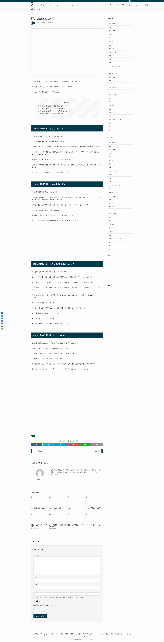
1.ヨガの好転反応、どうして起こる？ (51, 106)
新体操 (111, 73)
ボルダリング (112, 52)
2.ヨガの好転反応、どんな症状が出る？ (52, 108)
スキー (111, 70)
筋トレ (111, 41)
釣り (110, 127)
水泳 (110, 34)
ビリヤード (112, 91)
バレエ (111, 80)
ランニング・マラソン (115, 45)
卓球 (110, 55)
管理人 (39, 479)
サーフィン (112, 48)
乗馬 (110, 62)
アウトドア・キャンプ (115, 119)
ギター (111, 98)
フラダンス (112, 84)
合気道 (111, 112)
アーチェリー (112, 77)
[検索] (132, 1)
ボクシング (112, 105)
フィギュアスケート (114, 66)
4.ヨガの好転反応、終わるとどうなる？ (52, 113)
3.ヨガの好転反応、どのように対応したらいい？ (55, 111)
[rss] (130, 1)
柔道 (110, 109)
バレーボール (112, 59)
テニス (111, 38)
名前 (35, 577)
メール (36, 584)
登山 (110, 123)
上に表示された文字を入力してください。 (44, 605)
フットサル (112, 30)
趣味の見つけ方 (113, 23)
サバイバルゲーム (114, 95)
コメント (36, 555)
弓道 (110, 102)
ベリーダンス (112, 87)
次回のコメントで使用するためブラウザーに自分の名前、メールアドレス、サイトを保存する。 (61, 597)
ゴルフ (111, 27)
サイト (35, 591)
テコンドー (112, 116)
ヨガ (34, 22)
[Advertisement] (45, 237)
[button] (36, 444)
